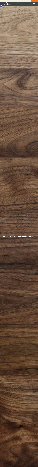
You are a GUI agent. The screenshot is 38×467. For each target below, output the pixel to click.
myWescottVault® (34, 0)
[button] (1, 6)
